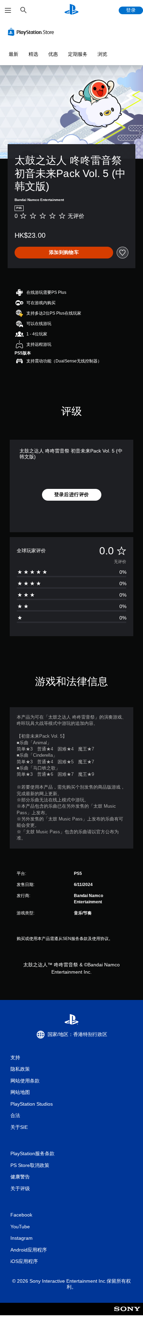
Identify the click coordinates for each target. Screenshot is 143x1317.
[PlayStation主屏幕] (71, 10)
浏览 (102, 54)
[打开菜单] (8, 10)
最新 (13, 54)
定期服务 (77, 54)
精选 (33, 54)
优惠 (53, 54)
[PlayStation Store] (32, 31)
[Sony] (127, 1313)
